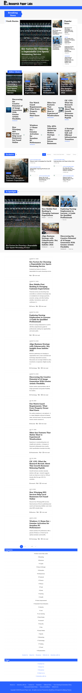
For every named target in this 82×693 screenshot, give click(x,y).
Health (41, 597)
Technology (67, 56)
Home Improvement (41, 600)
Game (41, 590)
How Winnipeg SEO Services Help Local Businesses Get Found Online (16, 134)
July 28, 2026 (32, 400)
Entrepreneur (41, 573)
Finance (54, 29)
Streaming (41, 637)
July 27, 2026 (32, 429)
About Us (31, 655)
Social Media (41, 630)
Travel (41, 647)
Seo (41, 627)
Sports (41, 634)
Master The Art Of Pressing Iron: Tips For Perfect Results (44, 179)
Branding (41, 557)
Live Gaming (41, 614)
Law (41, 610)
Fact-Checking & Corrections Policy (63, 684)
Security (31, 117)
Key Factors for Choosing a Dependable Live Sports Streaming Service (35, 51)
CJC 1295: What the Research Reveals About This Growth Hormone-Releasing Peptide (69, 109)
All (44, 154)
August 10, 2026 (33, 374)
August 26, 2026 (33, 312)
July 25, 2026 (32, 458)
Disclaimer (38, 655)
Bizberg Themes (67, 690)
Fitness (41, 584)
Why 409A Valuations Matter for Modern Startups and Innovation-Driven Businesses (52, 135)
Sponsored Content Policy (31, 687)
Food (41, 587)
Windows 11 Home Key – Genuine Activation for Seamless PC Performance (35, 134)
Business (49, 154)
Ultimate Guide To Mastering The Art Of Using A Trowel (68, 179)
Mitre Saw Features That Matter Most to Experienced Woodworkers (40, 435)
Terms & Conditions (45, 687)
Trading (41, 644)
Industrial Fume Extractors (41, 604)
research (67, 119)
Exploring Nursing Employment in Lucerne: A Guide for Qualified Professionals (57, 47)
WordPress (52, 690)
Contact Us (25, 655)
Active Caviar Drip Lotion (59, 154)
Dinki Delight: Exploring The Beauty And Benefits (40, 169)
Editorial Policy (47, 684)
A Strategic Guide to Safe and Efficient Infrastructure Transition (71, 133)
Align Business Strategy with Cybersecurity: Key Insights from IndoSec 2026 (69, 60)
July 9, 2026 (32, 489)
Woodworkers (50, 117)
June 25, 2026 (33, 518)
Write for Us (46, 655)
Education (41, 570)
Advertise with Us (55, 655)
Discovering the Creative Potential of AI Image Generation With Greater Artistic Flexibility (17, 109)
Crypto (41, 563)
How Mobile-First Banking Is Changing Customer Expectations (57, 32)
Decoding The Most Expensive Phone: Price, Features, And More (69, 169)
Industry (41, 607)
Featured (68, 154)
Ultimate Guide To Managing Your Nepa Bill (40, 161)
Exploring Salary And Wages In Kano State (64, 161)
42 (32, 546)
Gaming (41, 594)
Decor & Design (41, 567)
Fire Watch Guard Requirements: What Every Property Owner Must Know (36, 109)
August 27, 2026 (33, 259)
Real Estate (41, 617)
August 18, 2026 (33, 341)
